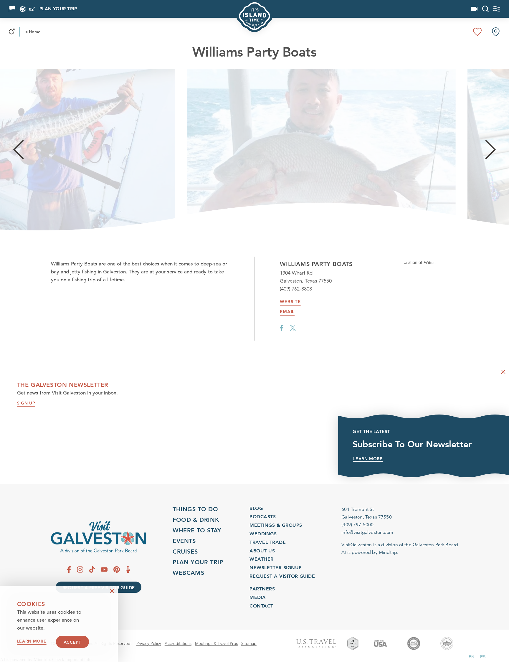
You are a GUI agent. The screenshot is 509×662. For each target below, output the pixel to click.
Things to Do (195, 509)
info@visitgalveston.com (367, 532)
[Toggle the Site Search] (485, 9)
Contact (261, 606)
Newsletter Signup (275, 567)
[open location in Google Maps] (419, 265)
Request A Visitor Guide (282, 576)
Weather (261, 559)
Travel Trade (267, 542)
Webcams (188, 572)
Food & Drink (196, 519)
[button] (471, 656)
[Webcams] (474, 9)
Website (290, 301)
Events (184, 540)
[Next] (490, 149)
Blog (256, 508)
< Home (32, 32)
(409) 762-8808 (296, 289)
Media (257, 597)
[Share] (12, 32)
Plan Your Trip (58, 8)
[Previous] (18, 149)
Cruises (185, 551)
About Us (262, 551)
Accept (72, 642)
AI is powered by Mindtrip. (369, 552)
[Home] (98, 537)
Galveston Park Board (435, 545)
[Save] (477, 32)
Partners (262, 589)
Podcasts (262, 516)
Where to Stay (197, 530)
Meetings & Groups (275, 525)
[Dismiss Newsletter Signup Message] (503, 372)
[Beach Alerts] (12, 9)
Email (287, 311)
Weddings (263, 533)
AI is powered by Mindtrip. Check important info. (46, 659)
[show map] (495, 32)
